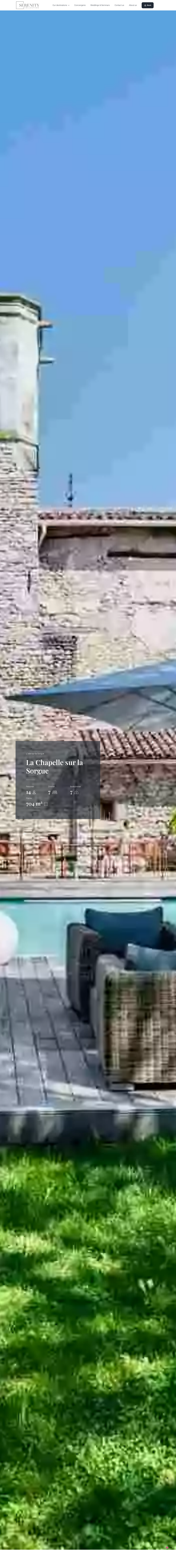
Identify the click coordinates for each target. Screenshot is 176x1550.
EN (171, 1547)
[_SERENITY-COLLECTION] (28, 2)
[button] (169, 1547)
